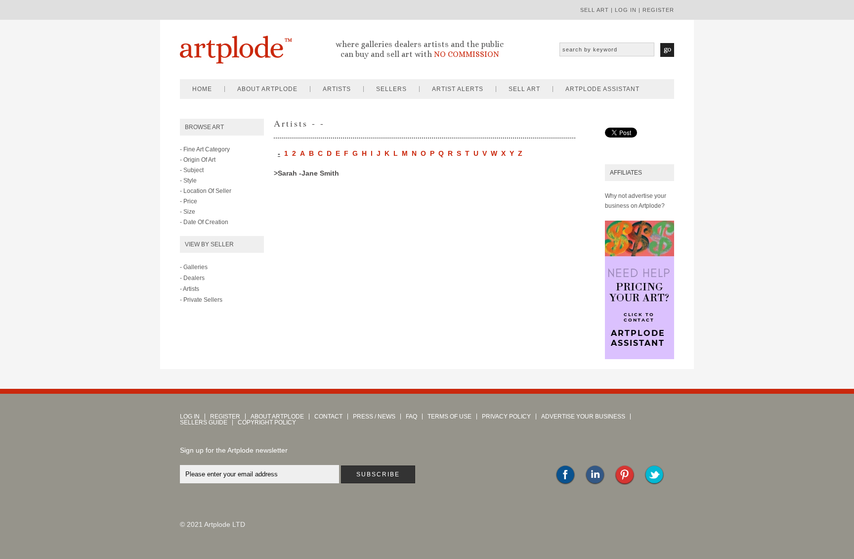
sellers (391, 89)
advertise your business (583, 416)
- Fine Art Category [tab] (205, 149)
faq (411, 416)
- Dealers (192, 278)
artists (337, 89)
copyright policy (267, 422)
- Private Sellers (201, 299)
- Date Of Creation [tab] (204, 222)
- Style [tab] (188, 180)
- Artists (189, 288)
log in (626, 10)
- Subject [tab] (192, 170)
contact (328, 416)
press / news (374, 416)
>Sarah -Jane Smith (306, 173)
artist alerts (457, 89)
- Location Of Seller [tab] (205, 190)
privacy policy (506, 416)
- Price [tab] (188, 201)
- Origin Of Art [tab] (197, 159)
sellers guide (203, 422)
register (658, 10)
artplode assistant (602, 89)
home (202, 89)
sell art (594, 10)
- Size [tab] (187, 211)
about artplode (267, 89)
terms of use (449, 416)
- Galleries (194, 267)
